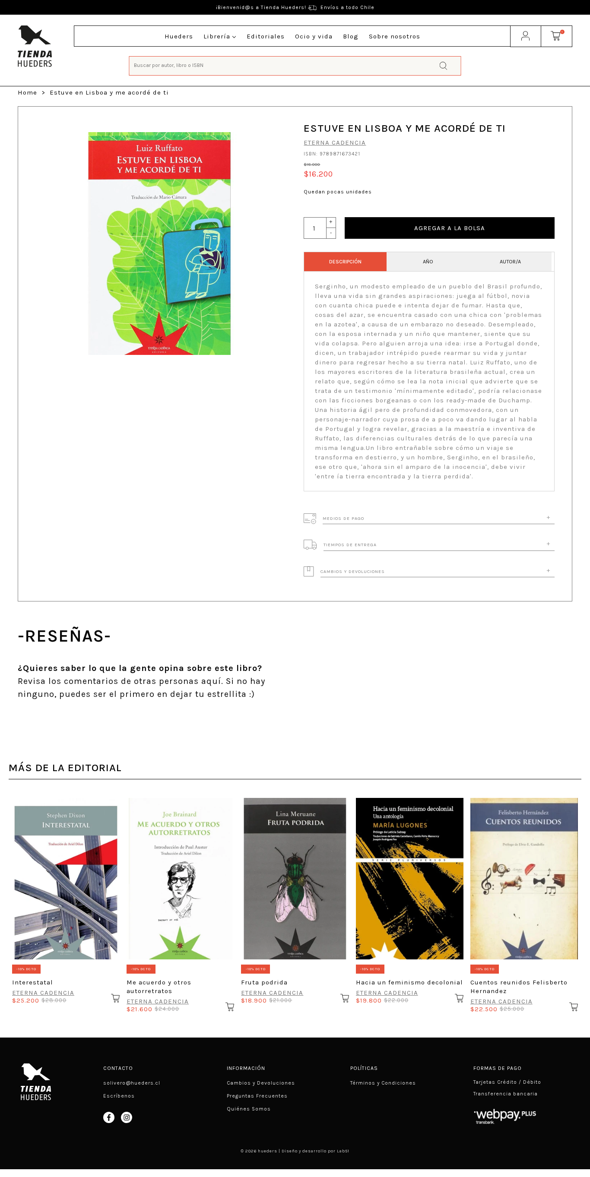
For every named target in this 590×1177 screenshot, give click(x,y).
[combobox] (295, 65)
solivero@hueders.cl (131, 1083)
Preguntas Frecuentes (257, 1096)
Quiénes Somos (249, 1109)
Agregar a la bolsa (449, 228)
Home (27, 92)
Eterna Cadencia (335, 142)
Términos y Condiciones (383, 1083)
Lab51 (343, 1151)
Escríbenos (119, 1096)
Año (428, 262)
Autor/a (510, 262)
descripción (345, 262)
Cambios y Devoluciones (261, 1083)
